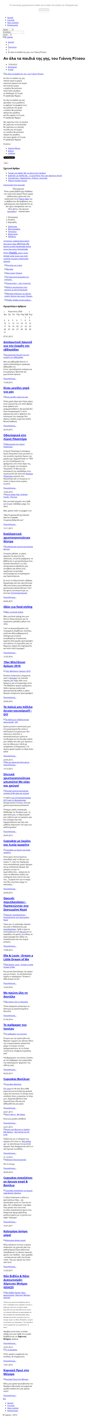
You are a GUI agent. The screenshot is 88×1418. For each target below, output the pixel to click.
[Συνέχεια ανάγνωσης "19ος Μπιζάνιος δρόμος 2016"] (16, 671)
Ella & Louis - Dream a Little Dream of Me (18, 957)
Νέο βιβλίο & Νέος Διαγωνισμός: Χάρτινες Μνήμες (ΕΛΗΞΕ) (16, 1281)
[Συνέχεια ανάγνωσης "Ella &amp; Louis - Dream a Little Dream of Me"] (18, 967)
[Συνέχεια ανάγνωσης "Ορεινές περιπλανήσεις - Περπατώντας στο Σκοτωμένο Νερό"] (18, 920)
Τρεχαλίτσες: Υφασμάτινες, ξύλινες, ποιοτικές (28, 178)
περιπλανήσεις (9, 929)
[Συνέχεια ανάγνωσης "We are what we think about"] (16, 762)
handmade (21, 246)
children (11, 153)
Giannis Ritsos (14, 148)
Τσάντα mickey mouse (17, 180)
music (13, 252)
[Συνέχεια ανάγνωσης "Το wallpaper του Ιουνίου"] (15, 1034)
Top (4, 1398)
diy (27, 243)
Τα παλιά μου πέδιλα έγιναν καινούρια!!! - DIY (18, 710)
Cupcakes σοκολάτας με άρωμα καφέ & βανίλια (17, 1181)
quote (25, 253)
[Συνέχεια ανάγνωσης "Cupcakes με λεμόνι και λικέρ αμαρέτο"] (18, 852)
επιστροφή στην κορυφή (14, 185)
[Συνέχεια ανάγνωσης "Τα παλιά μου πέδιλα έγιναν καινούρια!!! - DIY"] (18, 722)
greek (13, 246)
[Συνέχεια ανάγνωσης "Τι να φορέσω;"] (10, 1349)
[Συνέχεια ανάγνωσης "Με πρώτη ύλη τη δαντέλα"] (15, 1002)
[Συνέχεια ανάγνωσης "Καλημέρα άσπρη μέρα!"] (14, 1240)
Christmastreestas (19, 593)
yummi (6, 261)
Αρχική (10, 17)
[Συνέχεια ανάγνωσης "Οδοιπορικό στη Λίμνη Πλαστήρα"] (18, 446)
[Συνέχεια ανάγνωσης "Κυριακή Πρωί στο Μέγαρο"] (15, 1379)
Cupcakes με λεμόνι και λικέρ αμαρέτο (17, 842)
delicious (21, 243)
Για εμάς (11, 20)
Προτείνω (12, 47)
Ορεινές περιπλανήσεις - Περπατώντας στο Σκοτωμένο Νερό (16, 903)
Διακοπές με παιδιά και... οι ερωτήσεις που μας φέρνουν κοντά (35, 175)
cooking (16, 241)
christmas (7, 241)
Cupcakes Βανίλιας (16, 1079)
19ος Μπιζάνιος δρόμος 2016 (14, 664)
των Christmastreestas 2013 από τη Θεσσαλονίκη (17, 798)
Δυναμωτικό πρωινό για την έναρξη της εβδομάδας (17, 345)
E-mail (10, 69)
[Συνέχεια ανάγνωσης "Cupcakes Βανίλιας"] (12, 1084)
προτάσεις (11, 211)
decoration (24, 241)
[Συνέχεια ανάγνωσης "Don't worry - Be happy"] (14, 1114)
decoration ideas (10, 244)
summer (7, 258)
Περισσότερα (44, 12)
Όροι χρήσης (13, 22)
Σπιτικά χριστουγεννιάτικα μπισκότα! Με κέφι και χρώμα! (16, 779)
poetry (11, 151)
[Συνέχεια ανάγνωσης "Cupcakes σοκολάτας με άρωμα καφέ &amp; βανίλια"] (18, 1193)
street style (19, 256)
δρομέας (13, 678)
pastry (20, 253)
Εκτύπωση (12, 67)
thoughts (15, 259)
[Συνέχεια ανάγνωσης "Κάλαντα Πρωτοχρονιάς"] (14, 1159)
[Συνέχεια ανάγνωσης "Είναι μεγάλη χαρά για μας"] (15, 397)
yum (26, 258)
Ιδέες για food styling (17, 607)
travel (21, 258)
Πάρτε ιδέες (24, 199)
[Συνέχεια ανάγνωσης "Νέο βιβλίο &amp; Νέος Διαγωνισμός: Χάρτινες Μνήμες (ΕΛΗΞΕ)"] (18, 1297)
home (28, 246)
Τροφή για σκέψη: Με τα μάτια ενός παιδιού (27, 173)
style (26, 256)
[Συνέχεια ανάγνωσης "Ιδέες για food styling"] (13, 612)
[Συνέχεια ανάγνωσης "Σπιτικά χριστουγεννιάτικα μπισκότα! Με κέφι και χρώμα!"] (18, 793)
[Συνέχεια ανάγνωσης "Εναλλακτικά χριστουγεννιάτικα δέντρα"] (18, 549)
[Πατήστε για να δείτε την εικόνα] (23, 74)
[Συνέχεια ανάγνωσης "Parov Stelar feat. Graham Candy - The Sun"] (18, 497)
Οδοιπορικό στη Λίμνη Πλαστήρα (15, 437)
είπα (9, 1088)
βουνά (23, 931)
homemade (22, 249)
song (12, 255)
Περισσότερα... (9, 378)
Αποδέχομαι (44, 10)
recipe (6, 255)
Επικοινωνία (12, 25)
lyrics (6, 252)
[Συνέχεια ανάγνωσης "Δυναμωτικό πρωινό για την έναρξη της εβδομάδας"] (18, 357)
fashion (6, 246)
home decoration (10, 249)
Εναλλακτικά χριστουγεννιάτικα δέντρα (16, 537)
